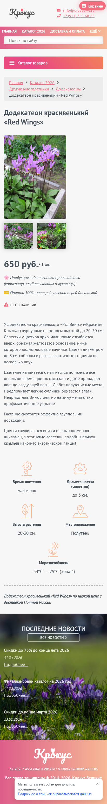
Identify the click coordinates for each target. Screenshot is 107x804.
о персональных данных (78, 768)
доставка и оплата (40, 768)
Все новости (52, 637)
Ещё (93, 31)
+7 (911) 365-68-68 (79, 16)
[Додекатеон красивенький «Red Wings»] (35, 177)
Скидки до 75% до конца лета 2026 (36, 650)
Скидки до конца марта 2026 (30, 711)
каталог (16, 768)
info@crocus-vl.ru (79, 10)
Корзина (95, 6)
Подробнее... (16, 664)
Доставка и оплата (67, 31)
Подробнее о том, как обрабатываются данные (55, 794)
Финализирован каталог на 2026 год (37, 681)
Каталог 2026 (33, 31)
